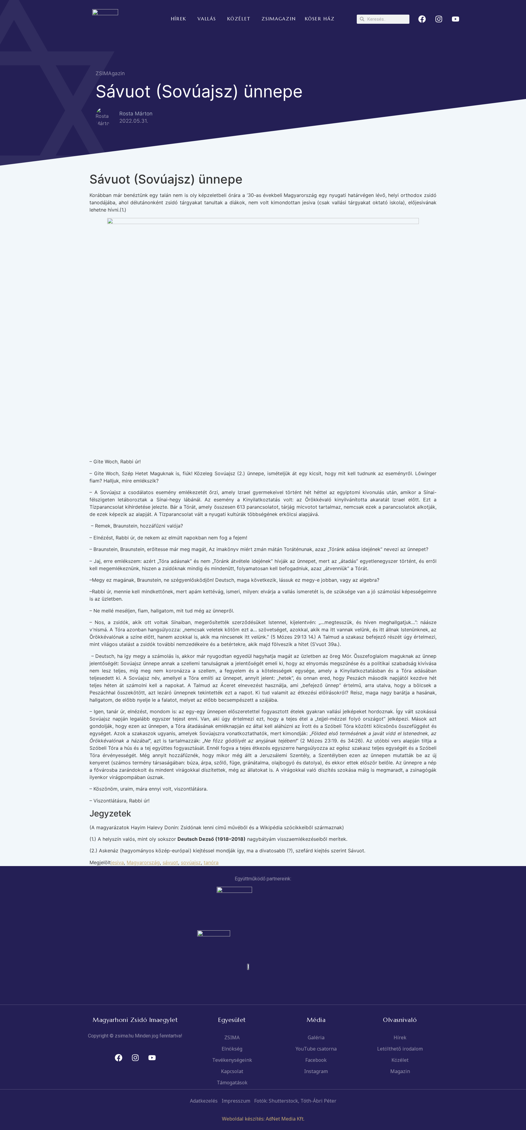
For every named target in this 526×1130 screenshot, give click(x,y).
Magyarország (143, 862)
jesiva (117, 862)
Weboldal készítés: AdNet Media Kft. (263, 1118)
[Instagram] (439, 19)
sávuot (170, 862)
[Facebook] (422, 19)
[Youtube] (455, 19)
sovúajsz (191, 862)
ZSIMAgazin (110, 73)
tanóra (211, 862)
